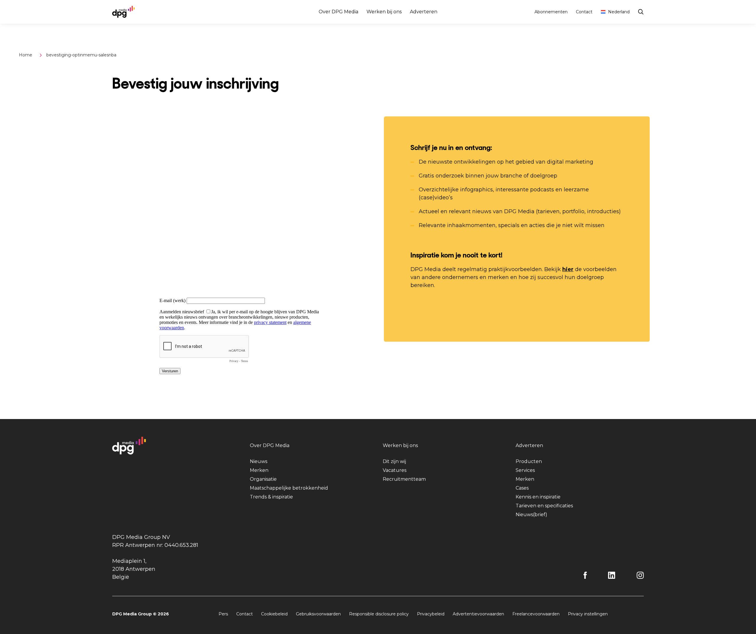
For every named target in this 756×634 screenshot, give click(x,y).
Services (525, 470)
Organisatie (263, 479)
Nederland (619, 11)
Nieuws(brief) (531, 514)
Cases (522, 488)
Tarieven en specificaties (544, 505)
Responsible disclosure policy (379, 614)
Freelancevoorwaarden (536, 614)
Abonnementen (551, 11)
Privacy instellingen (588, 614)
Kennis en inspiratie (538, 497)
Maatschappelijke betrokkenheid (289, 488)
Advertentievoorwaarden (478, 614)
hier (567, 269)
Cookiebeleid (274, 614)
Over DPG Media (338, 11)
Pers (223, 614)
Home (25, 55)
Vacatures (394, 470)
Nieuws (258, 461)
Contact (584, 11)
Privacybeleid (430, 614)
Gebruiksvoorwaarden (318, 614)
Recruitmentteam (404, 479)
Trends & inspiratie (271, 497)
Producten (529, 461)
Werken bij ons (384, 11)
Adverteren (423, 11)
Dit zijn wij (394, 461)
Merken (259, 470)
